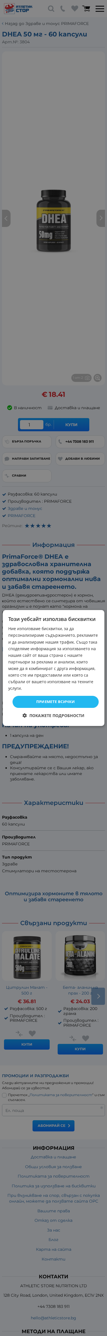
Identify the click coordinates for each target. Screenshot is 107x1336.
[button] (53, 715)
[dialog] (53, 668)
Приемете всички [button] (55, 701)
